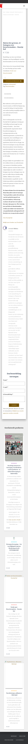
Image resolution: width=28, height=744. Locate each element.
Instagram (5, 736)
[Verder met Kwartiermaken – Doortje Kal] (14, 588)
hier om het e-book (14, 520)
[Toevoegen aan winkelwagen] (21, 528)
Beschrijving (7, 94)
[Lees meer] (21, 568)
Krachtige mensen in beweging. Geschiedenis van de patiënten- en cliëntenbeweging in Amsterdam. (14, 469)
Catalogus (7, 12)
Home (4, 12)
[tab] (14, 94)
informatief (12, 12)
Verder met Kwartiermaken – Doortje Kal (14, 609)
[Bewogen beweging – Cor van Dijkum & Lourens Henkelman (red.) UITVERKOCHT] (14, 538)
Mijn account (22, 736)
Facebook (3, 736)
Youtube (8, 736)
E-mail (5, 387)
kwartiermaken (10, 86)
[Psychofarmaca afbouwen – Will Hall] (14, 674)
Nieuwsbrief (14, 736)
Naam (5, 380)
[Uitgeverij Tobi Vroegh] (4, 6)
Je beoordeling (8, 394)
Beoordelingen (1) (8, 98)
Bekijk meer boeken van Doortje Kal (13, 222)
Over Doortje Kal (7, 218)
